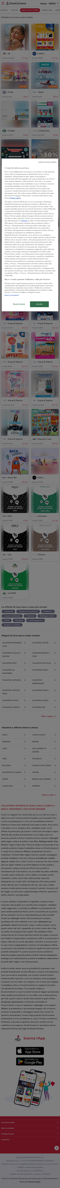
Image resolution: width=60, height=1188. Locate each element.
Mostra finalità (19, 304)
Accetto (39, 304)
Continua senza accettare (47, 162)
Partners (24, 221)
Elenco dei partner (12, 295)
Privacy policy (15, 198)
